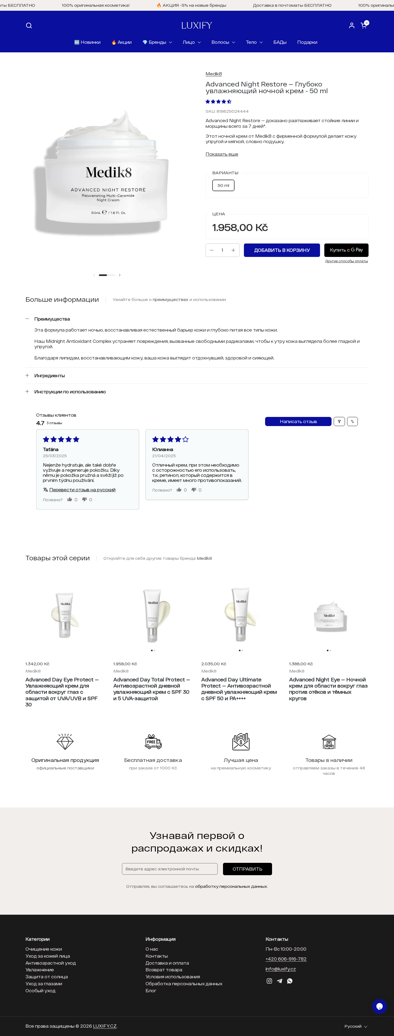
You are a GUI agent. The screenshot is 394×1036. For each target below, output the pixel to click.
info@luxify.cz (281, 968)
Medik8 (214, 73)
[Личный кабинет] (351, 25)
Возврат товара (164, 969)
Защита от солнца (46, 976)
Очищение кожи (43, 948)
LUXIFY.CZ (105, 1025)
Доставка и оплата (167, 962)
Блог (151, 990)
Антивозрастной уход (50, 962)
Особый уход (40, 990)
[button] (28, 25)
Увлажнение (39, 969)
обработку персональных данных (231, 886)
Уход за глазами (43, 983)
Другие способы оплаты (346, 261)
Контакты (157, 955)
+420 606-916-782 (286, 958)
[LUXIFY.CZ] (197, 25)
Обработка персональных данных (184, 983)
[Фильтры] (339, 421)
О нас (152, 948)
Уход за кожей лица (47, 955)
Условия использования (173, 976)
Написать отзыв (298, 421)
